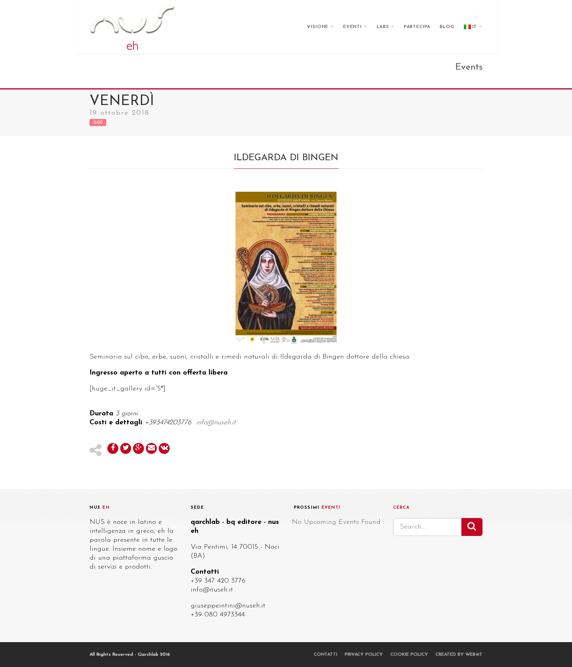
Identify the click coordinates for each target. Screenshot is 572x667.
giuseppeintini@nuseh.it (228, 605)
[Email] (151, 448)
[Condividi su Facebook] (112, 448)
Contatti (325, 654)
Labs (383, 27)
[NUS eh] (132, 27)
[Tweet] (125, 448)
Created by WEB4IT (459, 654)
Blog (447, 27)
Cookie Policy (409, 654)
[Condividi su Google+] (138, 448)
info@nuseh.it (212, 589)
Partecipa (417, 27)
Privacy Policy (364, 654)
